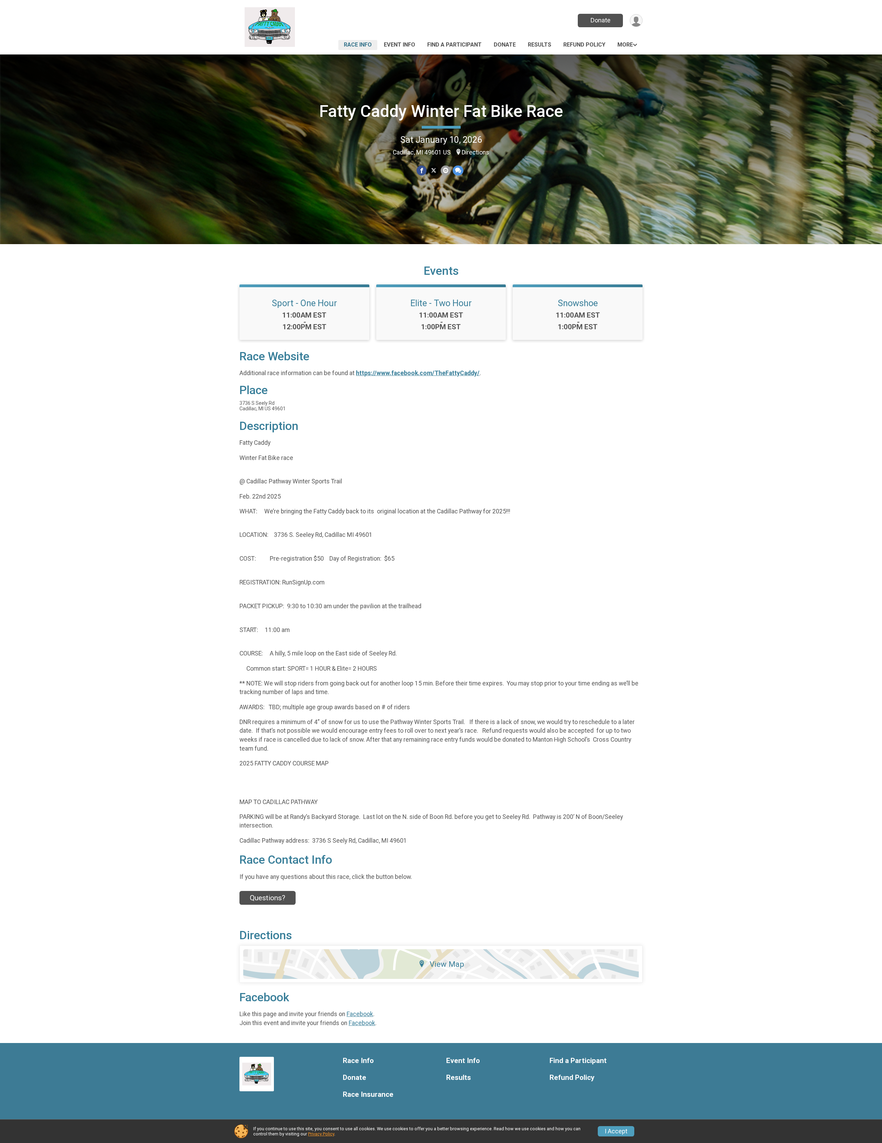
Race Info (358, 44)
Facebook (360, 1014)
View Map (447, 964)
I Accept (616, 1131)
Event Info (399, 44)
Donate (601, 20)
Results (539, 44)
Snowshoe (578, 303)
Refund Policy (584, 44)
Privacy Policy (321, 1133)
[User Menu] (636, 20)
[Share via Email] (446, 171)
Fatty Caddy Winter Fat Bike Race (441, 111)
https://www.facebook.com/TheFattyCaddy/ (418, 373)
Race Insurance (368, 1095)
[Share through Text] (458, 171)
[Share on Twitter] (434, 171)
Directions (475, 152)
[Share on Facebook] (422, 171)
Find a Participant (454, 44)
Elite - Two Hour (441, 303)
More (625, 44)
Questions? (267, 898)
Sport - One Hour (304, 303)
